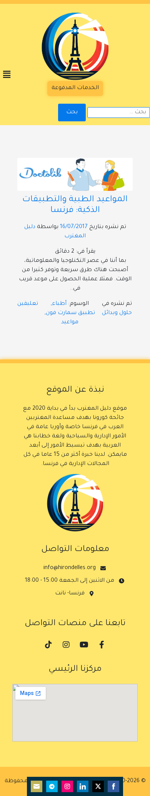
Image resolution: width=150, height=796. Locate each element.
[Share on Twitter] (98, 786)
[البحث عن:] (118, 112)
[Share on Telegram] (52, 786)
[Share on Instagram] (67, 786)
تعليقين (27, 304)
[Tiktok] (48, 645)
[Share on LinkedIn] (82, 786)
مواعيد (69, 322)
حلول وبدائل (117, 313)
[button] (6, 75)
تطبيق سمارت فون (70, 313)
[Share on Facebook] (113, 786)
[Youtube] (84, 645)
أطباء (59, 304)
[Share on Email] (36, 786)
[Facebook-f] (101, 645)
